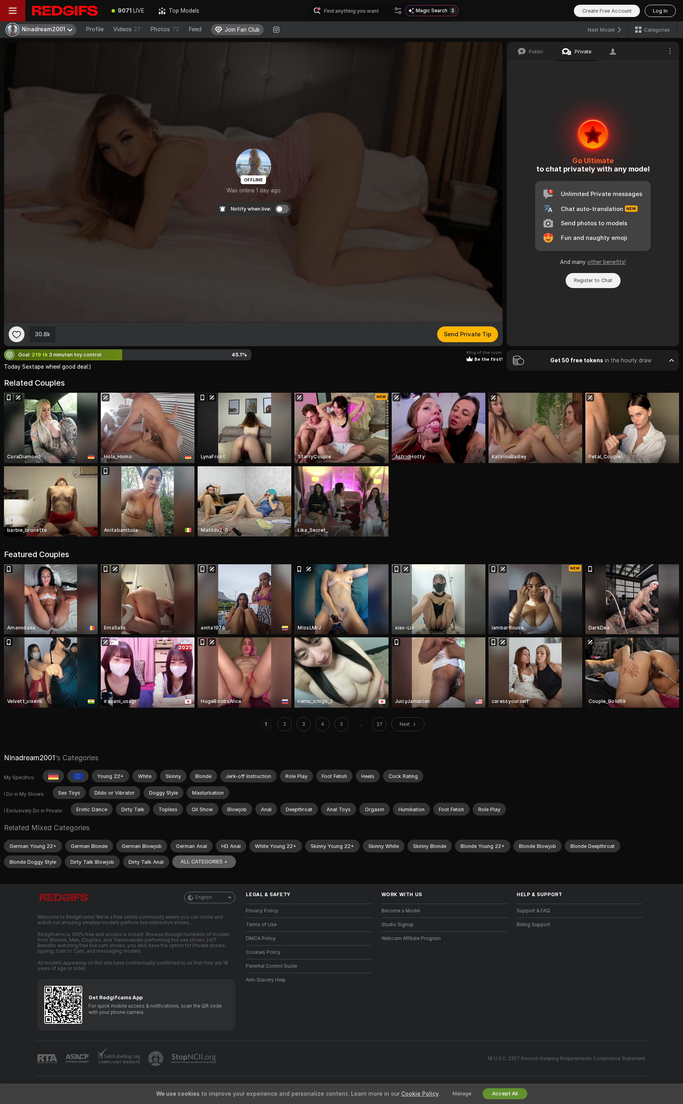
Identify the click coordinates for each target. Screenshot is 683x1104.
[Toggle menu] (12, 10)
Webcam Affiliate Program (411, 938)
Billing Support (533, 924)
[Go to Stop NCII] (194, 1058)
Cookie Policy (419, 1094)
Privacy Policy (262, 911)
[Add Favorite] (17, 334)
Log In (660, 11)
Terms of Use (261, 924)
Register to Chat (593, 280)
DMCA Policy (261, 938)
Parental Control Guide (271, 966)
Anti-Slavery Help (266, 980)
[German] (53, 776)
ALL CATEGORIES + (204, 862)
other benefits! (606, 262)
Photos (164, 29)
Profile (95, 29)
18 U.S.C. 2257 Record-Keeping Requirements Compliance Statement (566, 1058)
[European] (78, 776)
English (203, 897)
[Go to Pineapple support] (156, 1058)
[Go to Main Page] (64, 10)
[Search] (398, 10)
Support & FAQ (533, 911)
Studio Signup (397, 924)
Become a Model (400, 911)
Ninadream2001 (29, 758)
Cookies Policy (263, 952)
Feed (195, 29)
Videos (127, 29)
